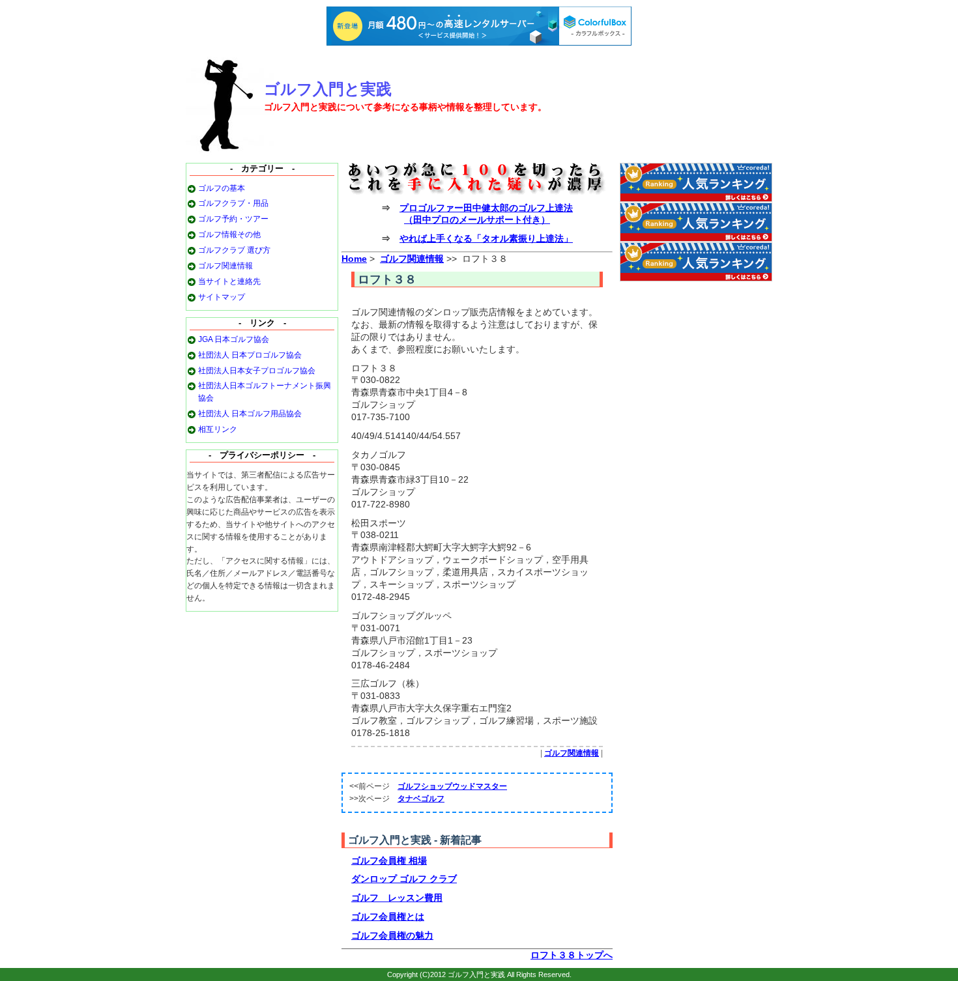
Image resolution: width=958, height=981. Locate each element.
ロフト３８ (387, 279)
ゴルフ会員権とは (387, 916)
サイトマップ (221, 297)
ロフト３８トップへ (571, 955)
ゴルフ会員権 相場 (389, 860)
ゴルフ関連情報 (225, 265)
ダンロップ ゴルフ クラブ (404, 879)
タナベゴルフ (421, 798)
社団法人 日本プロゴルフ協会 (250, 355)
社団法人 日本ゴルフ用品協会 (250, 413)
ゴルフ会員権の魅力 (392, 935)
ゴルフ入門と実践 (328, 89)
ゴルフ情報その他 (229, 234)
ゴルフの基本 (221, 188)
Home (354, 258)
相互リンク (217, 429)
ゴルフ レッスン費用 (397, 897)
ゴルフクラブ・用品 (233, 203)
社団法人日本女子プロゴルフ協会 (256, 370)
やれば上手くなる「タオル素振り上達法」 (486, 238)
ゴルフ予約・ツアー (233, 218)
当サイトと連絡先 (229, 281)
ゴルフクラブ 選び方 (234, 250)
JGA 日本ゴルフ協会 (233, 339)
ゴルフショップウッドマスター (452, 786)
